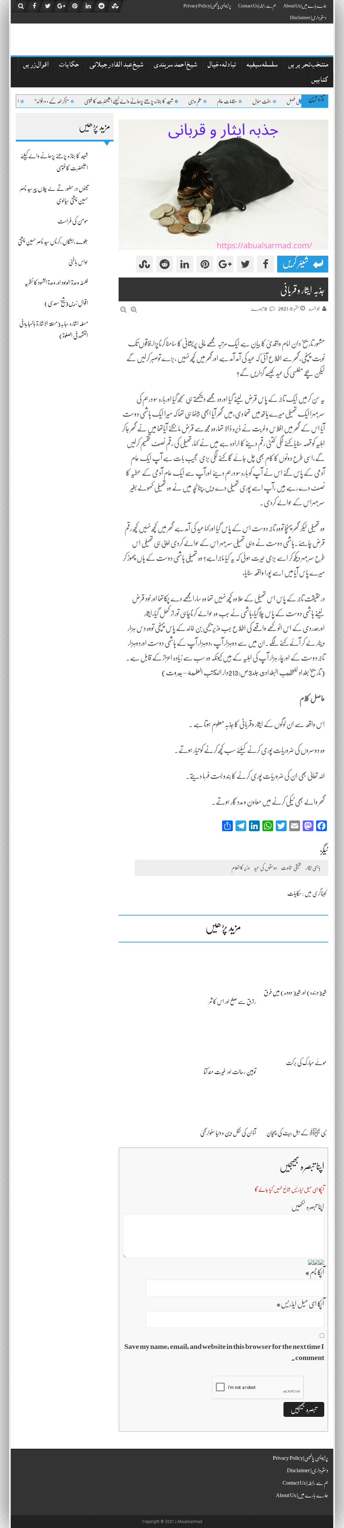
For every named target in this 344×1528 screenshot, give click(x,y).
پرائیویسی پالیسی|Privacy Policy (207, 6)
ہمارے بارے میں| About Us (305, 6)
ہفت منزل (284, 101)
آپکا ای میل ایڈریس (300, 1304)
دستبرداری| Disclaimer (308, 17)
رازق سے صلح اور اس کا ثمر (232, 1001)
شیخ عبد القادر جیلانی (116, 65)
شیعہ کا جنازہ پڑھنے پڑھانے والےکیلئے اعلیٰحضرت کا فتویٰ (151, 101)
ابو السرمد (314, 308)
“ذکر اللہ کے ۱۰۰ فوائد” (74, 101)
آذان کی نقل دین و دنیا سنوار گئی (228, 1133)
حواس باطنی (78, 262)
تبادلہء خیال (222, 65)
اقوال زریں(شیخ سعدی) (66, 303)
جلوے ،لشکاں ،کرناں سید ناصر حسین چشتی (53, 241)
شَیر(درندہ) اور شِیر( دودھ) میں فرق (295, 992)
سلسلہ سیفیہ (262, 65)
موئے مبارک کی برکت (306, 1062)
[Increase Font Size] (134, 309)
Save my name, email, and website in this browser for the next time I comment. (224, 1352)
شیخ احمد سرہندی (175, 65)
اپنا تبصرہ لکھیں (307, 1206)
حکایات (69, 65)
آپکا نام (314, 1272)
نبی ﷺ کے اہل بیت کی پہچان (296, 1133)
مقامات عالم (249, 101)
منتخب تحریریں (308, 65)
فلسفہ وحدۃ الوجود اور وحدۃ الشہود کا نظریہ (56, 282)
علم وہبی (217, 101)
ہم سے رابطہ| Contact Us (257, 6)
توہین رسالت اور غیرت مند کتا (230, 1071)
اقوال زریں (35, 65)
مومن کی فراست (72, 221)
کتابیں (319, 80)
